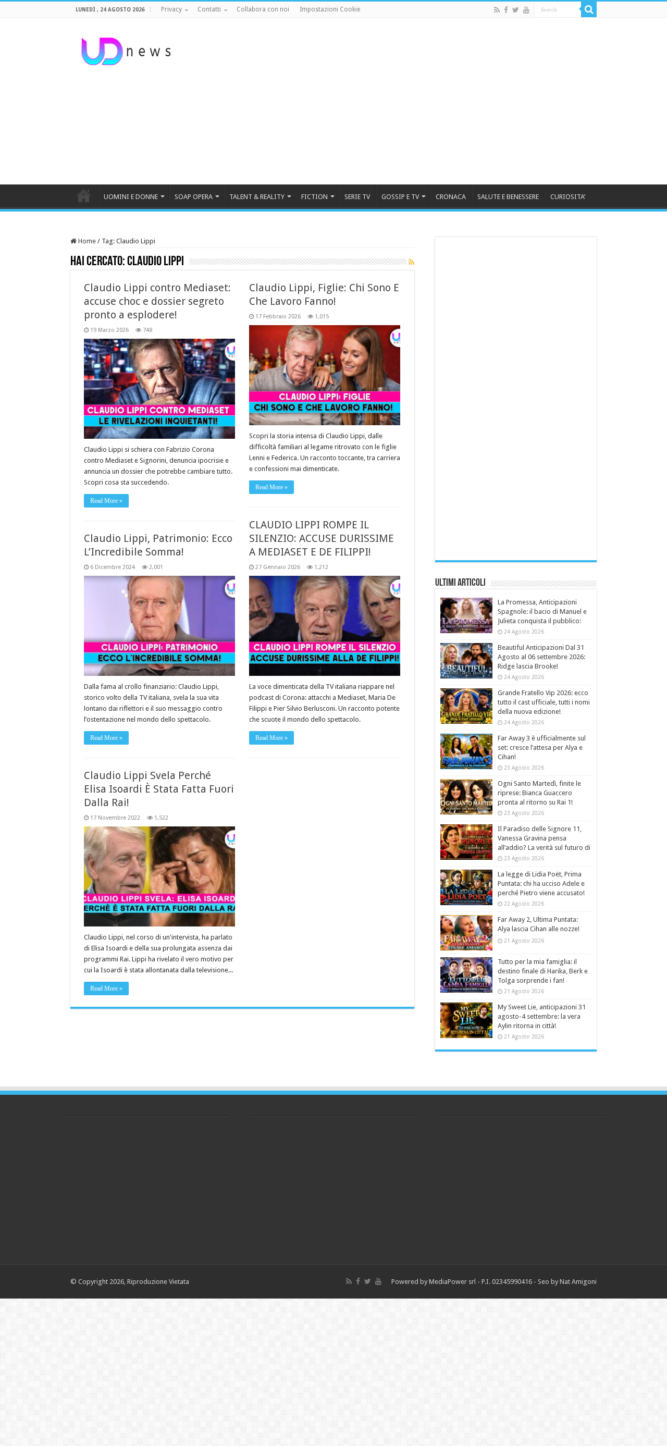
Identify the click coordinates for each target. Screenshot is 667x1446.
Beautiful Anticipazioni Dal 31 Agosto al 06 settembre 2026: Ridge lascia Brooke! (541, 657)
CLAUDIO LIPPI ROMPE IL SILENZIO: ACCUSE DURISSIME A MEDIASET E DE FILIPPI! (321, 538)
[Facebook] (506, 10)
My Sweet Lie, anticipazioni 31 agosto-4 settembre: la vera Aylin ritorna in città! (542, 1016)
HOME (83, 195)
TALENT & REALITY (257, 197)
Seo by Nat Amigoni (567, 1282)
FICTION (314, 197)
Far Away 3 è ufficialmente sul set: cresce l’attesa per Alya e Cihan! (542, 747)
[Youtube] (526, 10)
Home (86, 241)
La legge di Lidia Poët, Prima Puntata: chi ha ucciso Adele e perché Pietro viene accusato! (541, 883)
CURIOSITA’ (567, 197)
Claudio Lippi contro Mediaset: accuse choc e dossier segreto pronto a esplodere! (157, 301)
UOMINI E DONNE (131, 197)
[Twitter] (515, 10)
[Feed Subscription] (411, 262)
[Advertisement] (399, 101)
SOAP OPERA (194, 197)
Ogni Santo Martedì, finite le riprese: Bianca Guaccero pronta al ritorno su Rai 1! (539, 793)
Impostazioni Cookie (330, 9)
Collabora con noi (263, 9)
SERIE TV (357, 197)
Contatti (209, 9)
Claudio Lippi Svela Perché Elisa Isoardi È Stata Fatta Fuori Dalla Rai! (159, 789)
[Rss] (497, 10)
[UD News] (127, 49)
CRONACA (451, 197)
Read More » (106, 500)
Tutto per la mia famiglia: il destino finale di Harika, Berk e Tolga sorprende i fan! (543, 971)
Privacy (171, 9)
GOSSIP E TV (400, 197)
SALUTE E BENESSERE (508, 197)
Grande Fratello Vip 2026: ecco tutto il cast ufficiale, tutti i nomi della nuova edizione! (544, 702)
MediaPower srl (452, 1282)
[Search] (589, 9)
